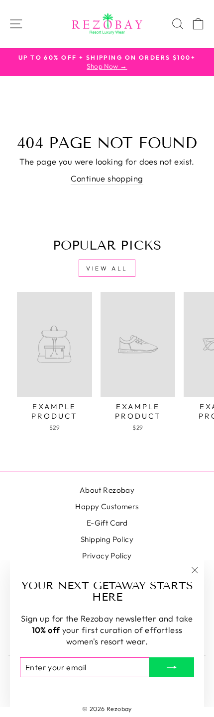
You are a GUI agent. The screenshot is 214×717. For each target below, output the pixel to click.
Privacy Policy (107, 555)
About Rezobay (107, 490)
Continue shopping (107, 178)
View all (107, 268)
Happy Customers (106, 506)
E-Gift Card (107, 523)
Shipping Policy (107, 539)
